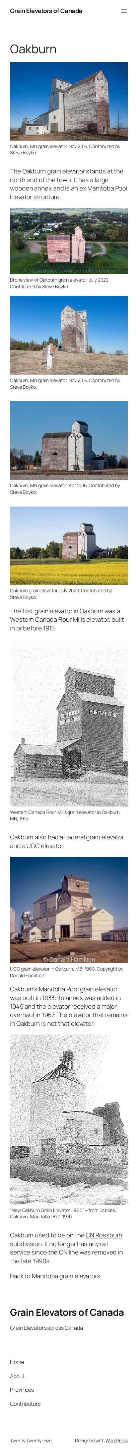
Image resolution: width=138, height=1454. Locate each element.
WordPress (117, 1440)
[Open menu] (124, 11)
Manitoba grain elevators (66, 1276)
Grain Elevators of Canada (46, 10)
